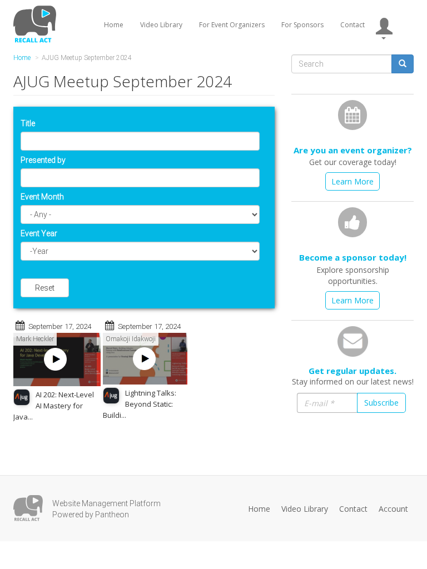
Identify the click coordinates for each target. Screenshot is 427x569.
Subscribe (381, 402)
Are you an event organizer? (353, 150)
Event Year (39, 233)
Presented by (43, 160)
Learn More (352, 181)
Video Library (161, 24)
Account (393, 508)
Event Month (42, 196)
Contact (352, 24)
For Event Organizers (232, 24)
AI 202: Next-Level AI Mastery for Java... (53, 406)
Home (113, 24)
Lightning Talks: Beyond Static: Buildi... (139, 404)
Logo (28, 508)
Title (28, 123)
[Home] (36, 24)
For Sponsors (302, 24)
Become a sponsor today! (352, 257)
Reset (44, 287)
